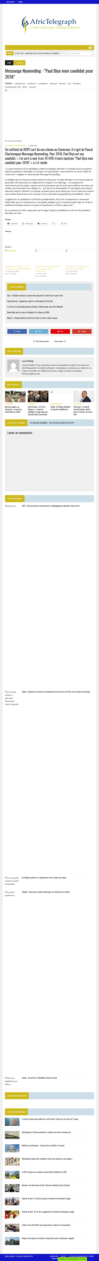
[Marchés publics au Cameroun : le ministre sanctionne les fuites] (15, 400)
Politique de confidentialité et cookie (81, 1256)
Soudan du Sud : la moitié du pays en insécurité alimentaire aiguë (46, 1198)
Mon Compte (11, 2)
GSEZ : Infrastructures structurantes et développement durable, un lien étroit (51, 505)
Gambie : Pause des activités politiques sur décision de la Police (46, 891)
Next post (58, 341)
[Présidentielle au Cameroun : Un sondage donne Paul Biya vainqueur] (19, 257)
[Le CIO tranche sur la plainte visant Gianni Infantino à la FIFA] (12, 1177)
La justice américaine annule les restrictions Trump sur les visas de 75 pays (50, 1119)
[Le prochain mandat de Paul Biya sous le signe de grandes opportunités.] (49, 257)
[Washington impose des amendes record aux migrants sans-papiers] (12, 1164)
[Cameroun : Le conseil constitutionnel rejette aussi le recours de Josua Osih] (83, 400)
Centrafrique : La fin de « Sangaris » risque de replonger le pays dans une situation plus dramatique (37, 410)
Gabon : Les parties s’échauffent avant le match (39, 1077)
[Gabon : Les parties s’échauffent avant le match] (12, 1084)
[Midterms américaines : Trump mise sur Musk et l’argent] (12, 1150)
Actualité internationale (16, 1112)
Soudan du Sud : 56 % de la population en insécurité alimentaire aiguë (48, 1211)
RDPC (25, 87)
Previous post (42, 341)
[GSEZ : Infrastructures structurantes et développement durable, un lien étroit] (12, 683)
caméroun (31, 83)
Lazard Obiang (20, 145)
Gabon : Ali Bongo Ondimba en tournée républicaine (60, 408)
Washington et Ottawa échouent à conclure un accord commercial (46, 1132)
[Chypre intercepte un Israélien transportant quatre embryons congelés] (12, 1243)
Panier (20, 2)
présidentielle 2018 (13, 87)
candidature (43, 83)
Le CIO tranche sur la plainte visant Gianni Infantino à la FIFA (44, 1172)
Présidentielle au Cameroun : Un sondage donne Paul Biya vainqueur (18, 267)
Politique (9, 404)
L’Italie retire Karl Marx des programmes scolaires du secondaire (46, 1225)
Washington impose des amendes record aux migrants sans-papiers (47, 1158)
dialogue (53, 83)
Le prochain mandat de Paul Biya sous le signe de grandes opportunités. (47, 268)
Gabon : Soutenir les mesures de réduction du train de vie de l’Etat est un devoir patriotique (56, 691)
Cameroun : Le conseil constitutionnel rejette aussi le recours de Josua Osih (82, 410)
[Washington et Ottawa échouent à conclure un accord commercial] (12, 1137)
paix (69, 83)
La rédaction (54, 1256)
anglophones (19, 83)
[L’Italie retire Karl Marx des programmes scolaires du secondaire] (12, 1230)
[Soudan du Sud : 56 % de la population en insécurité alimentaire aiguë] (12, 1217)
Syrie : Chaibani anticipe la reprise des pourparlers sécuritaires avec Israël (35, 295)
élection (62, 83)
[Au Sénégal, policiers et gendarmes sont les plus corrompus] (12, 884)
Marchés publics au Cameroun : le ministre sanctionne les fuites (13, 409)
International (57, 404)
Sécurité (32, 87)
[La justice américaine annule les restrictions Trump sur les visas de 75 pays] (12, 1124)
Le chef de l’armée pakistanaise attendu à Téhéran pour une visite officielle (35, 306)
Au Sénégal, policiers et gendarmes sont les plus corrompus (44, 877)
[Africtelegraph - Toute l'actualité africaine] (49, 24)
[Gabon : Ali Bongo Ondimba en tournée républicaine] (61, 400)
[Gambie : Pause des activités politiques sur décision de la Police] (12, 1070)
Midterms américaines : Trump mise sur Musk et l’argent (43, 1145)
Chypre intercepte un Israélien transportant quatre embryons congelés (48, 1238)
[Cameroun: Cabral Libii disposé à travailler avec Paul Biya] (79, 257)
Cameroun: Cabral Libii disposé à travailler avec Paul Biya (77, 267)
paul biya (77, 83)
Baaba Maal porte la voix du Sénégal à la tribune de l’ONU (28, 312)
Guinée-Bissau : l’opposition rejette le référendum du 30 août (30, 301)
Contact (63, 1256)
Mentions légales (57, 1259)
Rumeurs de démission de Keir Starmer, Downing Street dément (46, 1185)
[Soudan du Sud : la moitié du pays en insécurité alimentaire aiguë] (12, 1203)
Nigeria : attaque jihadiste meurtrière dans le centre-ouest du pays (32, 317)
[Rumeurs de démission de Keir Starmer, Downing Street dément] (12, 1190)
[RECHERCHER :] (81, 53)
